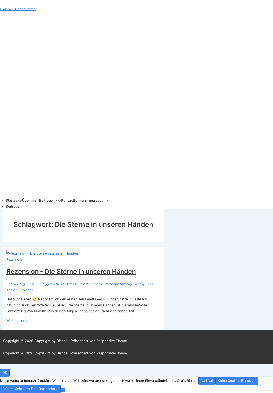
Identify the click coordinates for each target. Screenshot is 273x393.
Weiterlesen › (16, 320)
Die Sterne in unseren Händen (81, 284)
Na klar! (207, 381)
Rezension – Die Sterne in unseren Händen (71, 271)
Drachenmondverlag (117, 284)
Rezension (26, 290)
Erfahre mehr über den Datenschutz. (30, 389)
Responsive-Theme (111, 341)
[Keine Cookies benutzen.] (63, 390)
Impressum (97, 200)
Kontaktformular (74, 200)
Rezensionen (15, 259)
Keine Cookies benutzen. (237, 381)
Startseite (14, 200)
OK (4, 372)
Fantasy (139, 284)
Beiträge (46, 200)
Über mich (30, 200)
